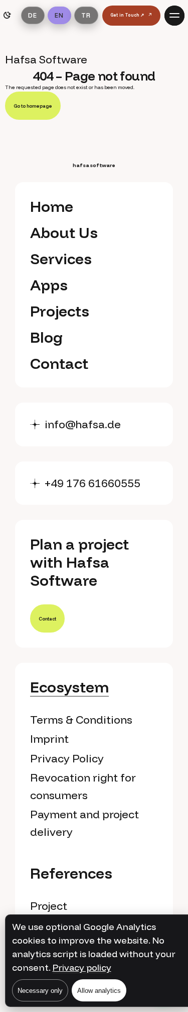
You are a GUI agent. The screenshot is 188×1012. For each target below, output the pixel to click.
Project (48, 906)
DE (32, 15)
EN (59, 15)
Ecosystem (69, 686)
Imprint (49, 739)
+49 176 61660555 (92, 483)
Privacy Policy (67, 758)
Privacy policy (82, 967)
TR (86, 15)
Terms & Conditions (81, 720)
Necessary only (40, 990)
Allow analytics (99, 990)
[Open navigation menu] (174, 16)
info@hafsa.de (83, 424)
